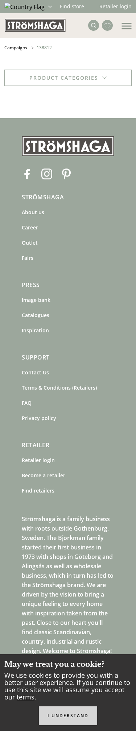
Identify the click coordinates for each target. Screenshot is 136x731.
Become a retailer (43, 475)
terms (25, 697)
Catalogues (35, 315)
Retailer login (115, 6)
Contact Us (35, 372)
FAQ (27, 402)
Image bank (36, 299)
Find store (72, 6)
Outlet (30, 242)
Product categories (63, 77)
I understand (68, 716)
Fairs (27, 257)
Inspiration (35, 330)
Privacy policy (39, 418)
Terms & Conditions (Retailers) (59, 387)
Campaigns (15, 48)
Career (30, 227)
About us (33, 212)
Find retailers (38, 490)
